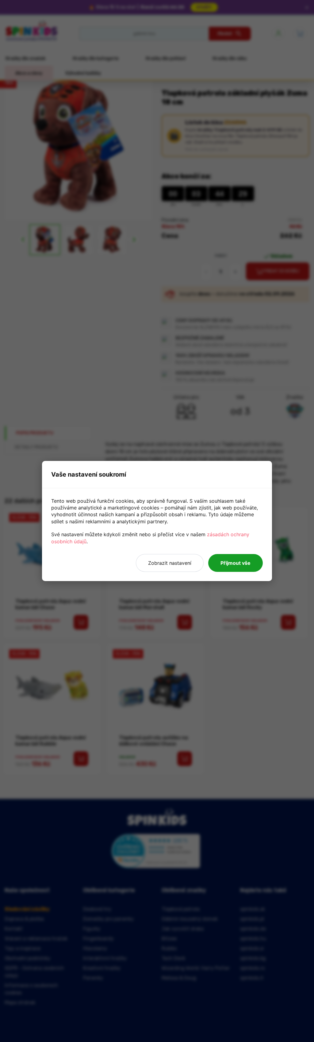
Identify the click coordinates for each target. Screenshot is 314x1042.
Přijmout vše (235, 563)
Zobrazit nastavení (169, 563)
